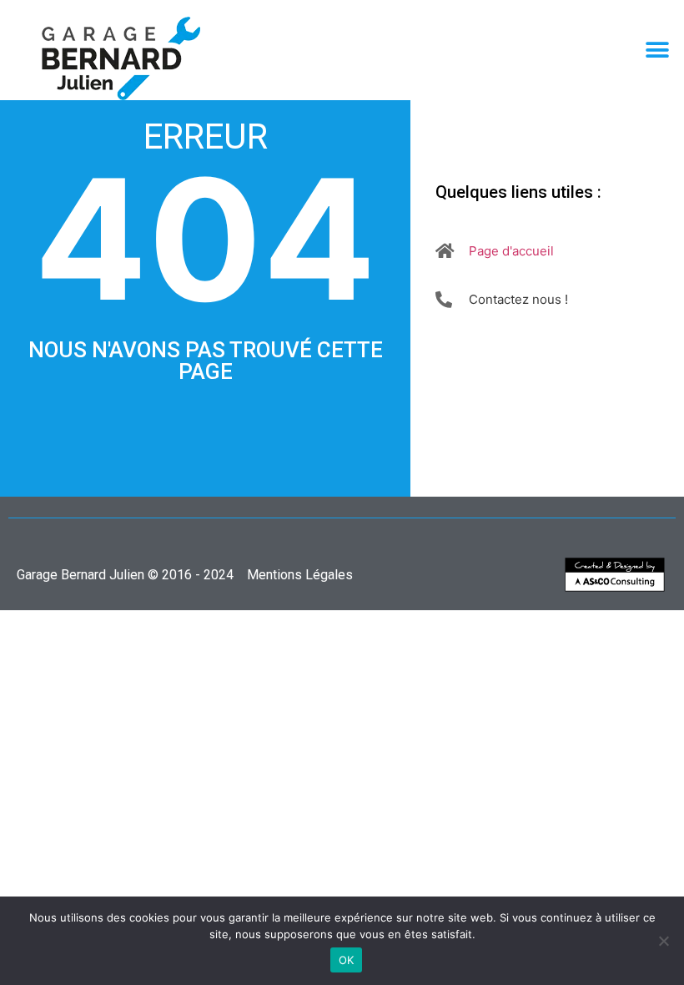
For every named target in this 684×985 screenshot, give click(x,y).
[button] (657, 50)
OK (347, 960)
